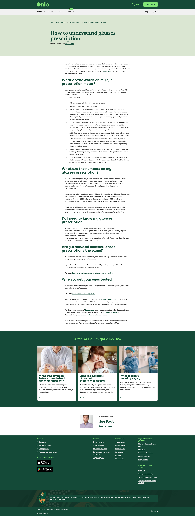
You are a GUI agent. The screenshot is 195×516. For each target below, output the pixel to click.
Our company (120, 442)
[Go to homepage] (42, 4)
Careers (118, 455)
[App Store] (44, 464)
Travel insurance (98, 445)
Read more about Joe (107, 426)
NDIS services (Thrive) (100, 449)
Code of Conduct (144, 456)
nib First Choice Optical (110, 299)
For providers (119, 452)
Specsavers (106, 71)
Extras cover (90, 310)
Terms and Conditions (145, 453)
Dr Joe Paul (69, 44)
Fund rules (141, 449)
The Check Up (60, 22)
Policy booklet (143, 459)
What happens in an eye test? (83, 294)
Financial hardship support (147, 477)
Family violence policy (145, 474)
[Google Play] (45, 471)
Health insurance (98, 442)
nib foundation (120, 445)
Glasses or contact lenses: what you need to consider (92, 273)
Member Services (112, 312)
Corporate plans (98, 457)
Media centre (119, 459)
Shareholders (120, 449)
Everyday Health (74, 22)
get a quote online (89, 315)
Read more (43, 398)
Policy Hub (141, 470)
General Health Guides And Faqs (95, 22)
